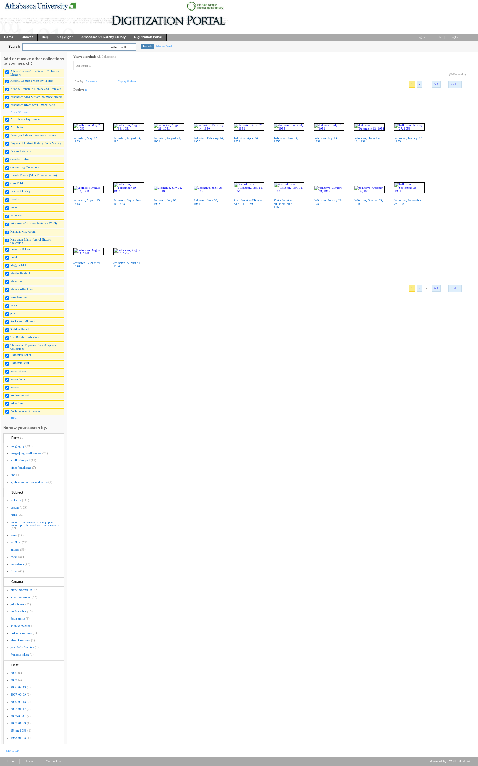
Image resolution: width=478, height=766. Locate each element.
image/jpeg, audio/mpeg (26, 453)
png (12, 313)
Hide (13, 418)
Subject (17, 492)
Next (453, 84)
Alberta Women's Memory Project (31, 80)
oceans (15, 507)
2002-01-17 (18, 709)
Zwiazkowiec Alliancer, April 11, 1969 (249, 202)
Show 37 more (19, 112)
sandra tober (18, 611)
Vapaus (14, 387)
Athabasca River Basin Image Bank (32, 104)
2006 (14, 673)
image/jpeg (18, 446)
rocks (14, 556)
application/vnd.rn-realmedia (29, 482)
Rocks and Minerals (22, 321)
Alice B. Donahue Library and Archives (35, 88)
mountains (17, 564)
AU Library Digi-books (25, 119)
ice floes (16, 542)
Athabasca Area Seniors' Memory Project (36, 96)
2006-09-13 (18, 687)
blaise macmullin (21, 589)
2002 (14, 680)
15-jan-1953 (19, 730)
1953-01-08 (18, 737)
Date (15, 665)
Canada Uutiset (19, 159)
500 (436, 84)
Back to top (12, 750)
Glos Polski (17, 183)
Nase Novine (18, 297)
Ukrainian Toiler (20, 354)
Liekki (14, 257)
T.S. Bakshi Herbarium (24, 337)
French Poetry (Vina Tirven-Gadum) (33, 175)
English (455, 37)
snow (14, 535)
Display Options (127, 81)
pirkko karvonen (21, 633)
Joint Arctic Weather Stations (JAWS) (33, 223)
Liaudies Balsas (20, 249)
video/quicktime (21, 467)
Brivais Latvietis (20, 151)
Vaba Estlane (18, 370)
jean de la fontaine (22, 647)
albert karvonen (21, 597)
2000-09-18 (18, 701)
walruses (16, 500)
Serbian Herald (19, 329)
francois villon (20, 654)
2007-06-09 (18, 694)
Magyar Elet (18, 265)
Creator (17, 582)
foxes (14, 571)
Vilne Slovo (17, 403)
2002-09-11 (18, 716)
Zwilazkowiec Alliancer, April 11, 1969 (286, 204)
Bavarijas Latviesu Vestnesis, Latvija (33, 135)
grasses (15, 549)
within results (119, 46)
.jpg (13, 474)
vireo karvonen (20, 640)
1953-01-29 (18, 723)
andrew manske (20, 625)
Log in (421, 37)
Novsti (14, 305)
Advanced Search (163, 46)
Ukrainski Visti (19, 362)
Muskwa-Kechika (21, 289)
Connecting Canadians (24, 167)
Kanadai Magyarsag (23, 231)
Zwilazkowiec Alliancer (25, 411)
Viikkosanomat (19, 395)
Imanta (14, 207)
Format (17, 438)
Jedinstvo (16, 215)
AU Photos (17, 127)
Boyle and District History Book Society (35, 143)
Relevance (91, 81)
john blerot (18, 604)
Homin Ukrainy (20, 191)
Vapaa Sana (17, 379)
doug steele (18, 618)
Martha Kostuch (20, 273)
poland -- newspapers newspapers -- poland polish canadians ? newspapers (35, 523)
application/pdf (20, 460)
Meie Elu (16, 281)
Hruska (14, 199)
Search (14, 46)
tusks (14, 514)
